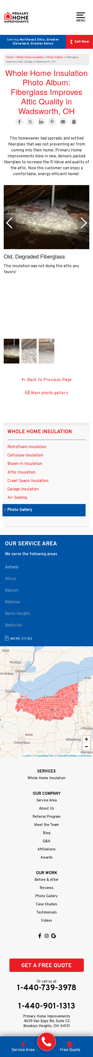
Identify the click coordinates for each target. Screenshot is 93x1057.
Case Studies (46, 904)
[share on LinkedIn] (41, 122)
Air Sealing (17, 498)
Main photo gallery (49, 393)
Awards (46, 857)
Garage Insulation (23, 489)
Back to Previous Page (49, 380)
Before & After (46, 880)
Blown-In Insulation (24, 464)
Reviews (47, 888)
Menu (80, 21)
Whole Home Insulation (39, 432)
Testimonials (46, 912)
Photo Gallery (19, 510)
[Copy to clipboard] (74, 122)
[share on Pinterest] (52, 122)
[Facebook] (40, 936)
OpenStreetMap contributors (75, 755)
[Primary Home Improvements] (46, 1042)
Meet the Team (46, 825)
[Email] (63, 122)
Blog (46, 833)
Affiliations (46, 849)
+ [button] (86, 739)
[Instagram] (47, 936)
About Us (46, 808)
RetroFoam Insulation (26, 447)
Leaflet (27, 755)
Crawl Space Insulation (27, 481)
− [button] (86, 747)
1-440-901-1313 (46, 1006)
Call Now (81, 42)
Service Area (46, 800)
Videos (46, 920)
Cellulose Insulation (25, 455)
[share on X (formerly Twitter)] (30, 122)
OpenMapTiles (45, 755)
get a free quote (46, 965)
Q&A (46, 841)
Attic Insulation (21, 472)
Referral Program (46, 817)
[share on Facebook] (19, 122)
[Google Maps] (54, 936)
